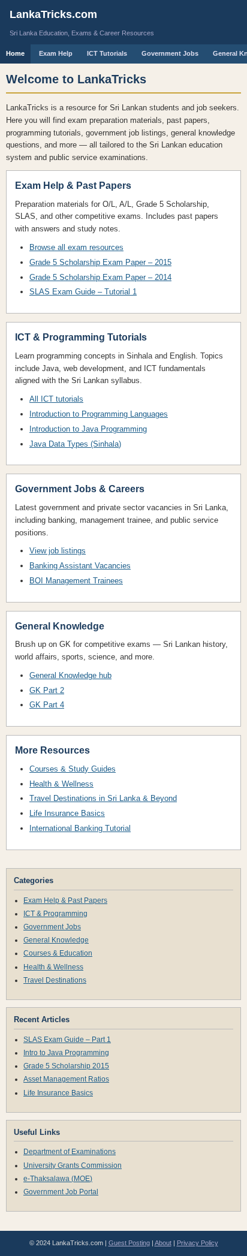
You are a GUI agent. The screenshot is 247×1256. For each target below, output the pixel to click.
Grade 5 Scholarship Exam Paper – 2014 (100, 277)
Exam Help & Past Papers (65, 900)
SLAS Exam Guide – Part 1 (67, 1039)
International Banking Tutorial (80, 828)
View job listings (57, 550)
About (163, 1242)
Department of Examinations (69, 1151)
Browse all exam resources (76, 247)
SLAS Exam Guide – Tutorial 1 (83, 291)
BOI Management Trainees (76, 580)
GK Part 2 (46, 690)
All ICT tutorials (56, 398)
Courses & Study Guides (72, 768)
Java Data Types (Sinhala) (75, 443)
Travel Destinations (54, 980)
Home (15, 53)
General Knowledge (56, 940)
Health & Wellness (61, 783)
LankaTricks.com (53, 14)
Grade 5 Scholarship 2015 (66, 1066)
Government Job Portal (60, 1192)
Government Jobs (169, 53)
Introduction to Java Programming (88, 428)
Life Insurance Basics (67, 813)
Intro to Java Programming (66, 1053)
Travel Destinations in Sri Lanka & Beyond (103, 798)
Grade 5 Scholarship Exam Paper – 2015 (100, 262)
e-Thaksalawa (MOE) (57, 1178)
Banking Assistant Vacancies (80, 565)
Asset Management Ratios (66, 1079)
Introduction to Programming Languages (98, 413)
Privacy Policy (197, 1242)
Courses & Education (57, 953)
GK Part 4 (46, 704)
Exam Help (56, 53)
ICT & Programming (55, 913)
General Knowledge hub (70, 675)
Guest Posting (129, 1242)
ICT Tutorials (107, 53)
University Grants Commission (72, 1165)
